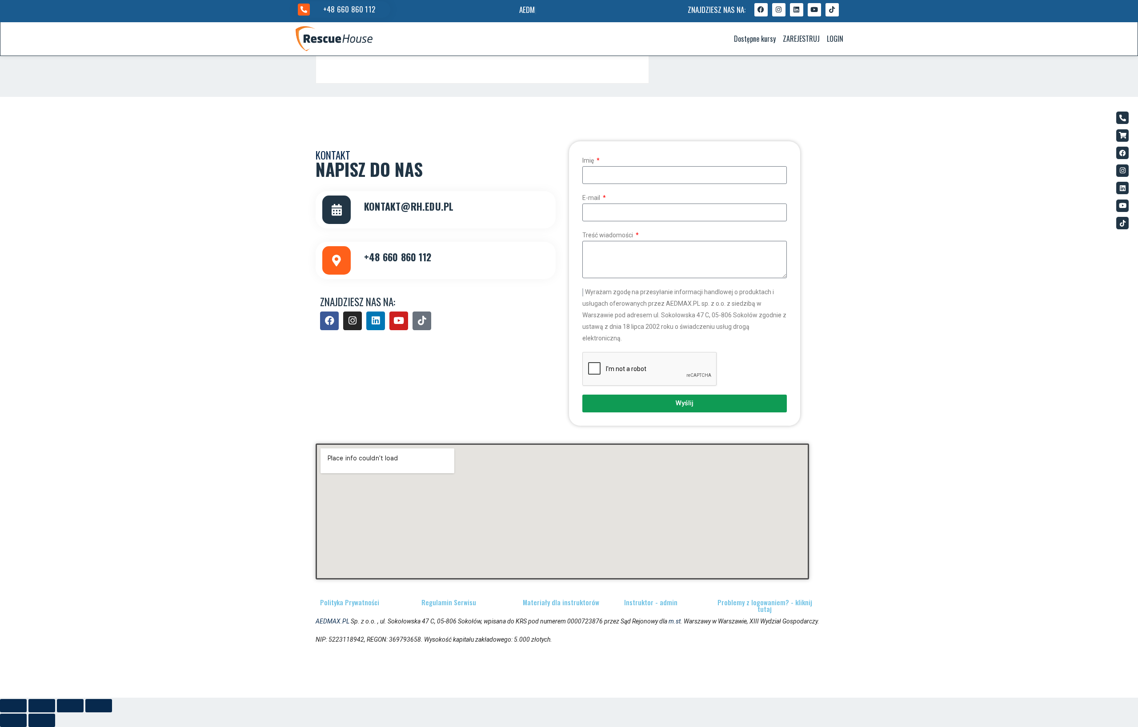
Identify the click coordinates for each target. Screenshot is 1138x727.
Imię (588, 160)
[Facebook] (761, 9)
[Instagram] (778, 9)
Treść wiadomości (608, 235)
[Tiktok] (832, 9)
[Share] (41, 705)
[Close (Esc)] (13, 705)
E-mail (591, 197)
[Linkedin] (796, 9)
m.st (675, 621)
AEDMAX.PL (332, 621)
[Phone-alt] (1122, 117)
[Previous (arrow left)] (13, 720)
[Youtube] (814, 9)
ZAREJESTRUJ (801, 38)
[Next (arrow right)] (41, 720)
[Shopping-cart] (1122, 135)
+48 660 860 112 (349, 9)
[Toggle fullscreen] (70, 705)
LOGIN (835, 38)
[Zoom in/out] (98, 705)
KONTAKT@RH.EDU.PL (408, 206)
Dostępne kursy (755, 38)
